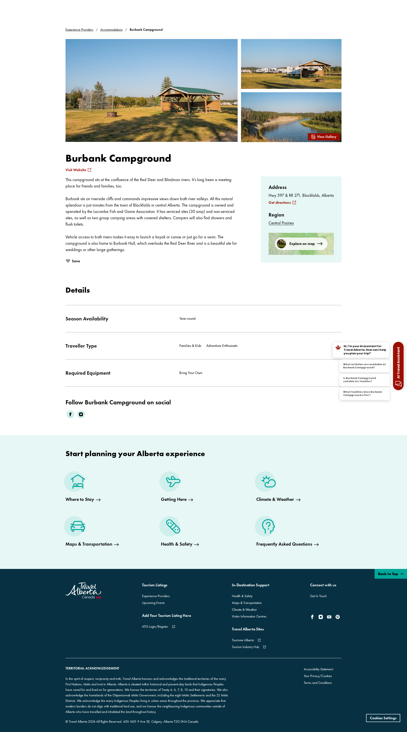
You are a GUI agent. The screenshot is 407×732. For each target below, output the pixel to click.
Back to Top (388, 573)
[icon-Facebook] (313, 617)
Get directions (280, 202)
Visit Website (76, 170)
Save (76, 260)
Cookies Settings (383, 717)
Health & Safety (242, 596)
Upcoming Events (153, 603)
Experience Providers (79, 29)
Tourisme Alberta (243, 640)
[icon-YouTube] (329, 617)
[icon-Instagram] (321, 617)
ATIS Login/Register (155, 626)
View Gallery (326, 136)
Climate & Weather (244, 609)
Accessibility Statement (318, 669)
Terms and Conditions (318, 682)
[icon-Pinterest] (337, 617)
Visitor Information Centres (249, 616)
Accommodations (111, 29)
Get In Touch (318, 596)
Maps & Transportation (247, 603)
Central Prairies (281, 223)
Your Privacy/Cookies (318, 676)
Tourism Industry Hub (245, 647)
